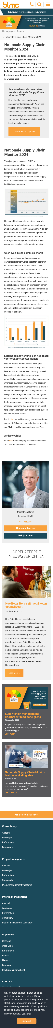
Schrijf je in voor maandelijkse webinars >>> (27, 12)
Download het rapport (24, 131)
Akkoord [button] (26, 1021)
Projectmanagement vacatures (17, 885)
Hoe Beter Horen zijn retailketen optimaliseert (26, 605)
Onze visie (7, 946)
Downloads (7, 847)
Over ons (6, 941)
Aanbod (6, 832)
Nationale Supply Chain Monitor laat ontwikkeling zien (25, 774)
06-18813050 (25, 521)
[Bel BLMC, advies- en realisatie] (31, 5)
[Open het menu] (48, 4)
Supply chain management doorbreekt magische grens (23, 715)
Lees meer (13, 673)
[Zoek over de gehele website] (39, 5)
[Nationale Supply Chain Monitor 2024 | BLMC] (11, 5)
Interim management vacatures (17, 922)
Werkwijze (7, 837)
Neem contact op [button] (25, 528)
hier (11, 419)
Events (20, 31)
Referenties (8, 842)
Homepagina (8, 31)
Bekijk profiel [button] (25, 535)
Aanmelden (20, 814)
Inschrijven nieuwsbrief (13, 970)
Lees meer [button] (27, 1014)
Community (7, 880)
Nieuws (6, 960)
